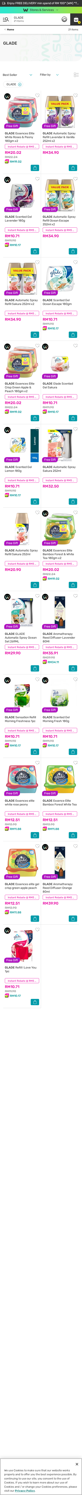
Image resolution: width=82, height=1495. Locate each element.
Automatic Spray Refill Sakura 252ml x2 (21, 302)
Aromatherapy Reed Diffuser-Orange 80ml (58, 887)
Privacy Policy (25, 1490)
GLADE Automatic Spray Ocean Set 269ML (21, 637)
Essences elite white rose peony (19, 802)
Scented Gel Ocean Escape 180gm (57, 302)
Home (10, 29)
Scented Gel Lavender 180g (18, 218)
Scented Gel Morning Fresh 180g (56, 719)
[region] (41, 1476)
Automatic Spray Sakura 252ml (59, 469)
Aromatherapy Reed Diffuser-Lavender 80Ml (59, 637)
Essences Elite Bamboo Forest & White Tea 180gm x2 (58, 554)
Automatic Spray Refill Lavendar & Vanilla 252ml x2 (59, 137)
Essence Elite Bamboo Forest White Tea (60, 802)
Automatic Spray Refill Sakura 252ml (21, 552)
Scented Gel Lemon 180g (18, 469)
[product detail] (22, 111)
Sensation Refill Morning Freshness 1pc (20, 719)
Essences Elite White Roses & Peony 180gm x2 (19, 137)
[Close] (19, 84)
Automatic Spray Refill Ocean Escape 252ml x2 (59, 220)
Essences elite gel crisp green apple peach (22, 886)
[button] (76, 19)
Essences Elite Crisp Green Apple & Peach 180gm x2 (19, 387)
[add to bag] (35, 168)
